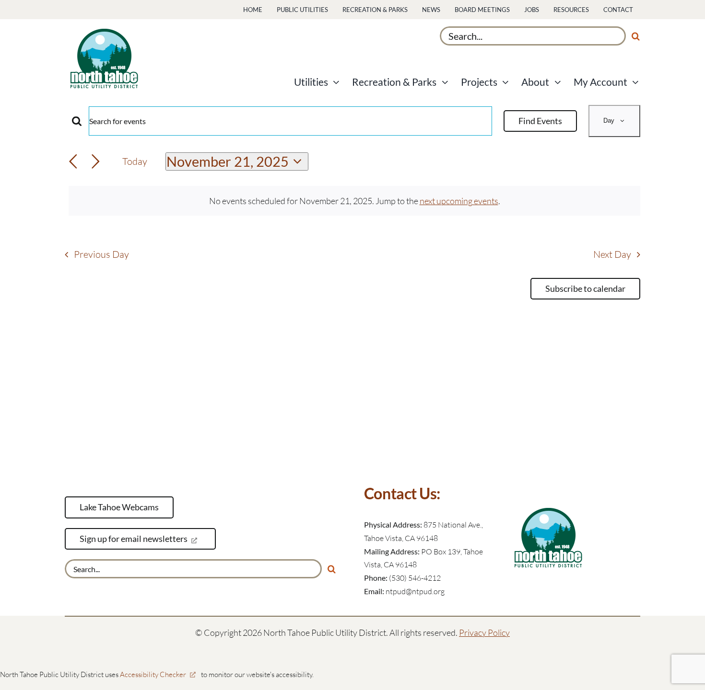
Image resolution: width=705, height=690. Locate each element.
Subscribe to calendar (585, 289)
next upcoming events (459, 201)
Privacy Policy (484, 632)
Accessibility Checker (153, 674)
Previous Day (101, 254)
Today (134, 161)
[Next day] (95, 161)
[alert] (354, 201)
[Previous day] (73, 161)
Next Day (612, 254)
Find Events (540, 120)
